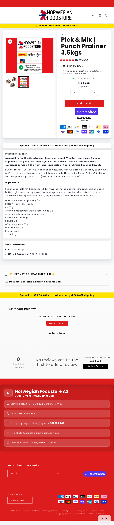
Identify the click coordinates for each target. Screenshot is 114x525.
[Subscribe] (57, 473)
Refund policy (66, 511)
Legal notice (79, 514)
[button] (6, 15)
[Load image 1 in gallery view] (11, 82)
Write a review (57, 323)
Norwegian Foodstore (29, 511)
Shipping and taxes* (73, 71)
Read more (80, 73)
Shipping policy (63, 514)
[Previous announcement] (6, 3)
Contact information (97, 514)
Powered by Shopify (48, 511)
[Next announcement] (108, 3)
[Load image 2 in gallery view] (23, 82)
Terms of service (99, 511)
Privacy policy (82, 511)
